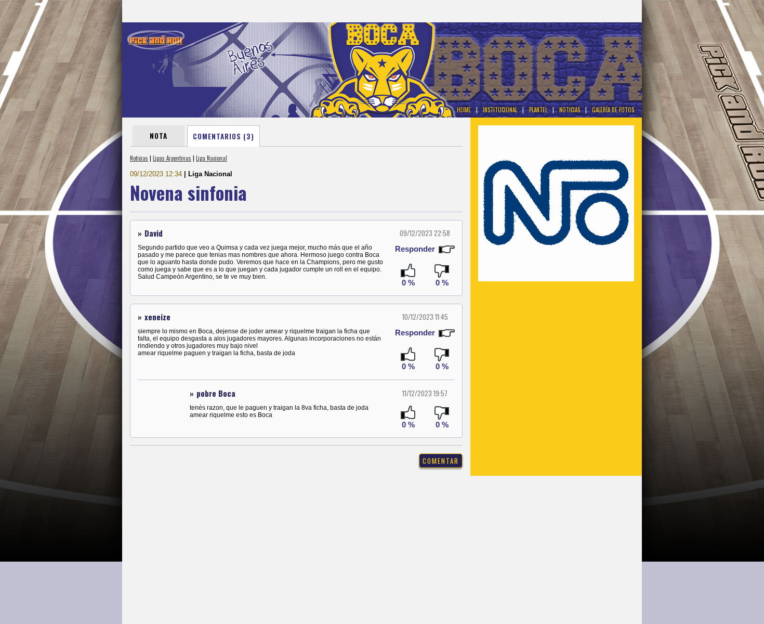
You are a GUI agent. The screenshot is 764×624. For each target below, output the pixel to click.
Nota (158, 136)
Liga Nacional (211, 158)
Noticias (139, 158)
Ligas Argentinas (172, 158)
